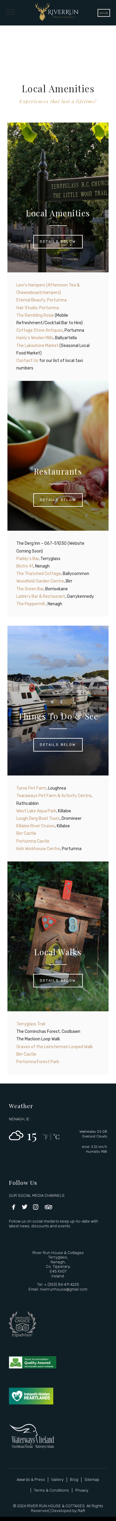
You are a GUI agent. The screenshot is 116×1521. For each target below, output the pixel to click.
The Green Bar (29, 589)
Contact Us (27, 360)
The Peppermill (31, 603)
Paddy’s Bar (27, 558)
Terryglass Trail (30, 1024)
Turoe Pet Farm (31, 788)
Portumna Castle (32, 841)
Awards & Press (31, 1479)
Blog (74, 1479)
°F (45, 1137)
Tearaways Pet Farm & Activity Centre (53, 795)
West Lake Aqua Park (36, 811)
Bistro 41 (24, 566)
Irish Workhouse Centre (38, 848)
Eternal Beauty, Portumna (41, 300)
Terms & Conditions (51, 1490)
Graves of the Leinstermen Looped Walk (54, 1046)
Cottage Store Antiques (39, 330)
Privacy (81, 1490)
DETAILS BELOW (58, 241)
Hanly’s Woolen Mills (34, 337)
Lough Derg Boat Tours (38, 818)
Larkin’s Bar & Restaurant (40, 596)
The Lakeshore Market (37, 345)
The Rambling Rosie (35, 315)
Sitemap (91, 1479)
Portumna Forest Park (37, 1061)
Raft (81, 1510)
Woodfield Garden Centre (40, 581)
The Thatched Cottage (38, 573)
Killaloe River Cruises (35, 826)
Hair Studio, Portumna (37, 307)
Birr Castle (26, 833)
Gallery (57, 1479)
